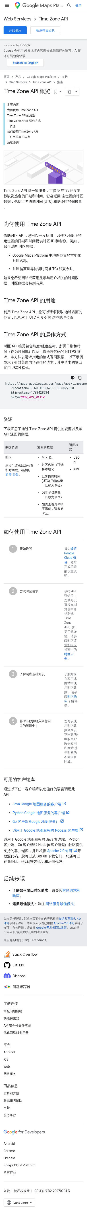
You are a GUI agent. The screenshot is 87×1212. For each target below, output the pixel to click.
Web (7, 1066)
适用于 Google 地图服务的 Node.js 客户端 (45, 830)
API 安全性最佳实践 (17, 1025)
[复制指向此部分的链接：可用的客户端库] (39, 780)
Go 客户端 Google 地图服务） (35, 821)
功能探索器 (11, 1018)
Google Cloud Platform (19, 1165)
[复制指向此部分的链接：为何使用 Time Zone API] (65, 224)
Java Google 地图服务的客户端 (36, 804)
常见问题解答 (13, 1011)
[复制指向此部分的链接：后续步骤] (29, 879)
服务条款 (10, 1115)
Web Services (17, 19)
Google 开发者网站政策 (51, 927)
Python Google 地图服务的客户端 (38, 813)
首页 (6, 76)
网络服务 (10, 1074)
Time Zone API (53, 19)
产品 (18, 76)
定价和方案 (11, 1093)
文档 (65, 76)
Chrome (9, 1151)
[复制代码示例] (79, 377)
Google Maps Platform (41, 76)
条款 (7, 1191)
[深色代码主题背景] (72, 377)
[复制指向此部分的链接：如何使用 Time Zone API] (65, 532)
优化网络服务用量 (16, 1032)
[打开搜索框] (69, 5)
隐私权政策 (22, 1191)
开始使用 (15, 30)
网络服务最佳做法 (60, 904)
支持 (7, 1108)
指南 (60, 82)
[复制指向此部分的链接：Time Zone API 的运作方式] (70, 335)
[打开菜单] (7, 5)
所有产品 (10, 1172)
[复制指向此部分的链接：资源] (16, 419)
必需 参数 (12, 474)
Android (9, 1052)
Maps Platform (51, 5)
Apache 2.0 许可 (59, 851)
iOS (6, 1059)
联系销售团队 (45, 30)
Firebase (10, 1158)
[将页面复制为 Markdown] (69, 91)
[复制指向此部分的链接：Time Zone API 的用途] (60, 301)
